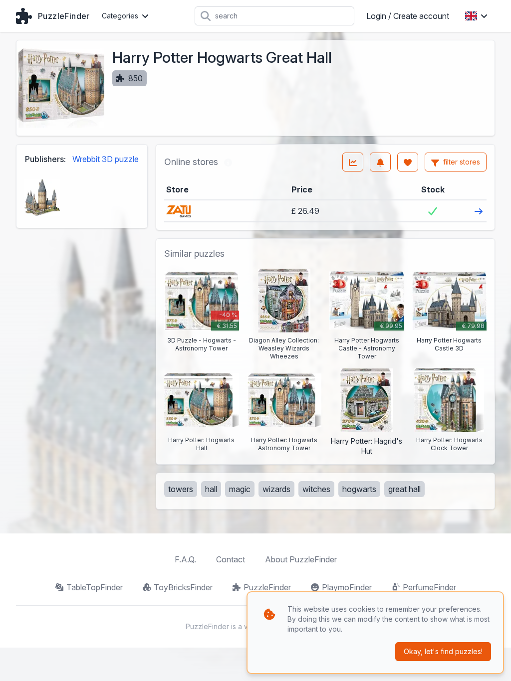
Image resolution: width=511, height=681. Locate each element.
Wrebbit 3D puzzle (105, 159)
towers (180, 489)
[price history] (352, 162)
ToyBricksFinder (183, 587)
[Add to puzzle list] (407, 162)
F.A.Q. (185, 559)
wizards (276, 489)
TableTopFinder (94, 587)
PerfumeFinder (429, 587)
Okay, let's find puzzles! (443, 651)
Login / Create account (407, 16)
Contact (230, 559)
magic (240, 489)
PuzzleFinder (267, 587)
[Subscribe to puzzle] (380, 162)
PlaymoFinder (347, 587)
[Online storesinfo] (228, 162)
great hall (404, 489)
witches (316, 489)
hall (211, 489)
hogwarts (359, 489)
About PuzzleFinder (301, 559)
